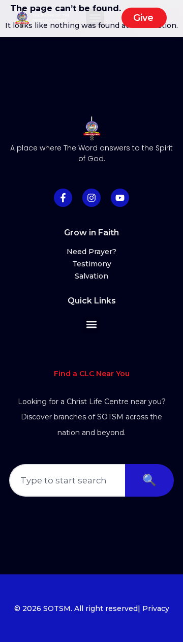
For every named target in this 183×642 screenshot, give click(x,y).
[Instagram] (91, 198)
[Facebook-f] (63, 198)
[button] (95, 18)
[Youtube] (120, 198)
